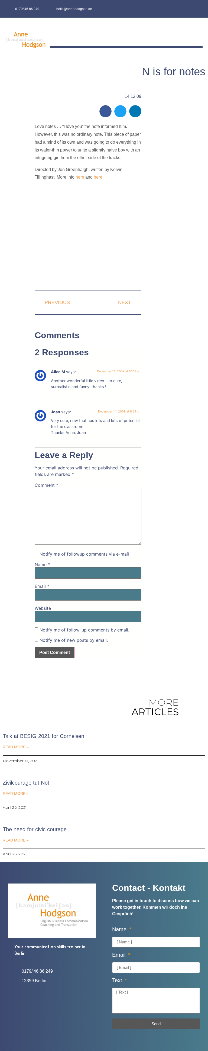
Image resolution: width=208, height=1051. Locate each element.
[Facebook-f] (186, 9)
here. (98, 177)
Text (118, 980)
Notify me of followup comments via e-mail (84, 554)
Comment (46, 485)
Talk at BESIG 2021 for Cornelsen (43, 736)
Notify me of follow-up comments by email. (84, 630)
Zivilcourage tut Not (26, 783)
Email (42, 586)
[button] (199, 33)
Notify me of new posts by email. (74, 640)
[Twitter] (197, 9)
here (80, 177)
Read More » (16, 747)
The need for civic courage (35, 829)
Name (42, 564)
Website (43, 608)
